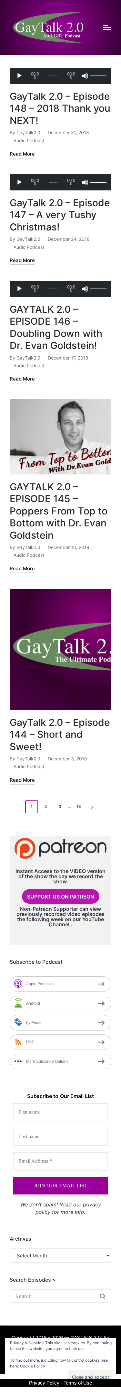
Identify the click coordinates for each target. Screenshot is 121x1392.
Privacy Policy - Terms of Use (60, 1383)
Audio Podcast (29, 140)
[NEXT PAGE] (91, 806)
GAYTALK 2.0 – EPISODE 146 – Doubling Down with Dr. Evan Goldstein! (56, 327)
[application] (60, 76)
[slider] (97, 76)
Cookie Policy (32, 1366)
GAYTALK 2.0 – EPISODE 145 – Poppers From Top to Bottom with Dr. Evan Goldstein (58, 511)
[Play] (19, 76)
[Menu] (107, 27)
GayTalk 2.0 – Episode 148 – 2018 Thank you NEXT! (60, 108)
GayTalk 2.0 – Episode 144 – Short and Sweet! (60, 734)
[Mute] (85, 76)
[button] (93, 807)
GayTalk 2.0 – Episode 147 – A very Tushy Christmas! (60, 215)
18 (78, 806)
